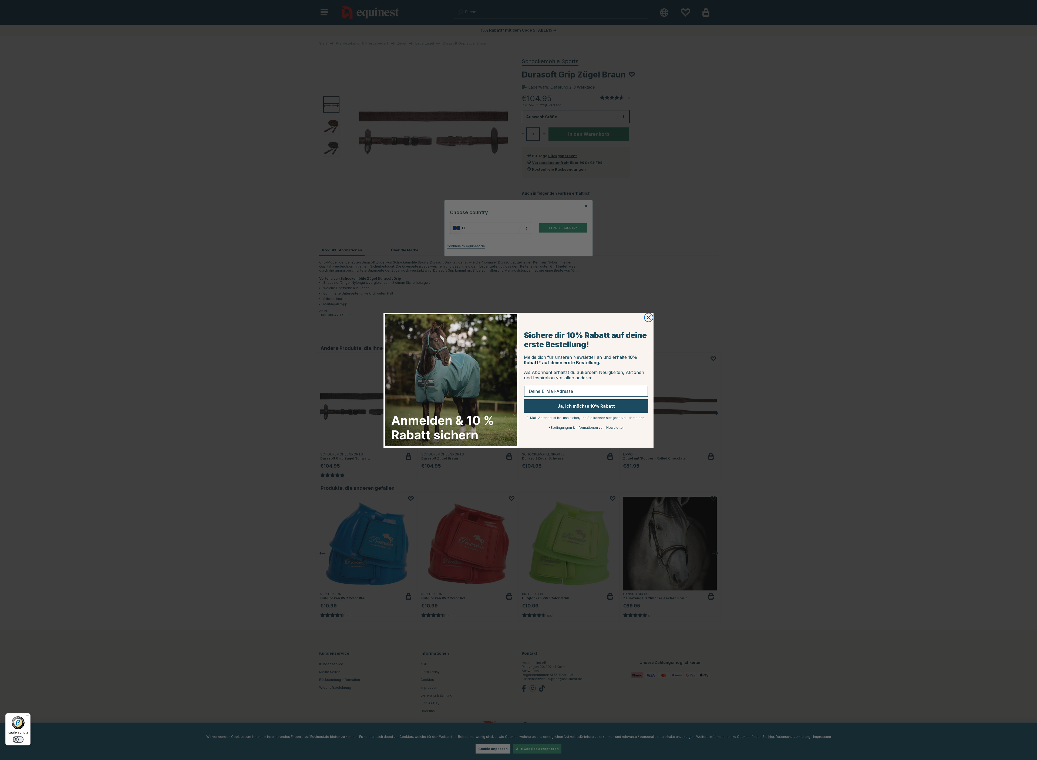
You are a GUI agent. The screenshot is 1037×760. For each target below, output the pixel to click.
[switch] (18, 739)
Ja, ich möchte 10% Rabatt (586, 406)
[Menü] (27, 716)
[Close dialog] (648, 317)
